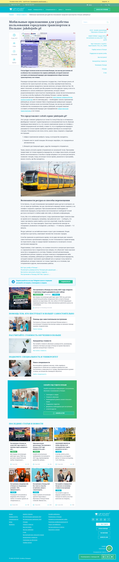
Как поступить (27, 527)
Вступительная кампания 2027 (32, 517)
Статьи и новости (21, 14)
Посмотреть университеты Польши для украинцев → (39, 270)
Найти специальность (39, 374)
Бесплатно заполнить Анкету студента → (35, 272)
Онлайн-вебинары (54, 514)
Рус (109, 5)
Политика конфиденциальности (58, 522)
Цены (10, 522)
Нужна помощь (37, 329)
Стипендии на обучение (30, 540)
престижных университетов (62, 97)
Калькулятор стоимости (42, 341)
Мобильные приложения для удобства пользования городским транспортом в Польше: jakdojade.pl (59, 14)
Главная (11, 14)
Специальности (13, 519)
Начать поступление (102, 9)
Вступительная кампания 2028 (32, 519)
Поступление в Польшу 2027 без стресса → (35, 274)
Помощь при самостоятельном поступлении (50, 319)
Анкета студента (28, 514)
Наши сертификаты (54, 524)
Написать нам (104, 537)
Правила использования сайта (57, 519)
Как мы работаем (28, 529)
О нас (24, 532)
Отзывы (25, 522)
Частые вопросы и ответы (56, 527)
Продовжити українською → (39, 1)
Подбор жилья (27, 542)
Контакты (12, 524)
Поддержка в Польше (55, 517)
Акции (11, 514)
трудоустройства (26, 100)
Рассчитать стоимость (39, 350)
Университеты (13, 517)
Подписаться (65, 281)
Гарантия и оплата (54, 529)
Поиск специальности (41, 362)
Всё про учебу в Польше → (30, 268)
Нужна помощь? (103, 528)
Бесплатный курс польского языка (33, 535)
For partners (104, 533)
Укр (106, 5)
